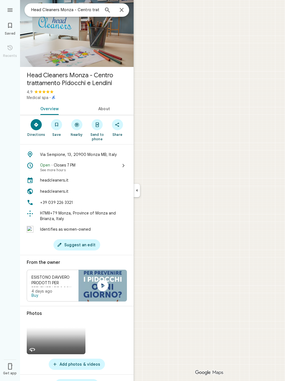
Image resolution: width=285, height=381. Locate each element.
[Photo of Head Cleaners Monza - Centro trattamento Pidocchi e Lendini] (77, 33)
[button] (77, 286)
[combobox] (65, 9)
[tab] (48, 108)
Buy (34, 295)
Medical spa (37, 97)
